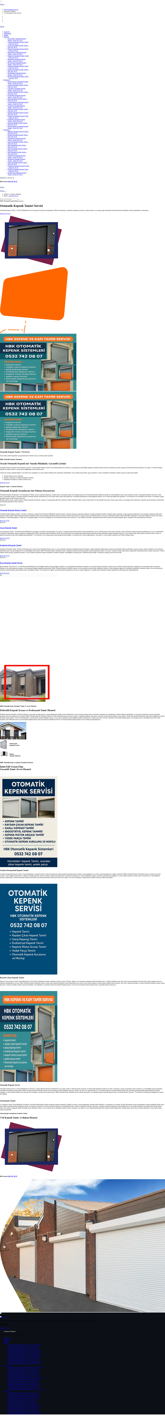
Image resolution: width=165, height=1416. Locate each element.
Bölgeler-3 (7, 130)
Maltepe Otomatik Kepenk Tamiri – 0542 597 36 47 (23, 1393)
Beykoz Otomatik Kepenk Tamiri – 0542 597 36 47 (23, 1360)
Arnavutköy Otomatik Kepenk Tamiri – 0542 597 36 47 (17, 39)
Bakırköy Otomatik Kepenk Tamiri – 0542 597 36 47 (18, 56)
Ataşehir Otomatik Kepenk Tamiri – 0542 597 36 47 (18, 43)
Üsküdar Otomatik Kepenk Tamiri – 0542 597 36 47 (18, 170)
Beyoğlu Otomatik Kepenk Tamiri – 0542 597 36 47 (18, 77)
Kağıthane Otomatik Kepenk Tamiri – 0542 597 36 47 (16, 120)
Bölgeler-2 (7, 80)
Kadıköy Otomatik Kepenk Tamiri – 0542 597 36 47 (18, 117)
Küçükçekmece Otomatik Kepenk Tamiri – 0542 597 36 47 (18, 127)
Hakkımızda (7, 33)
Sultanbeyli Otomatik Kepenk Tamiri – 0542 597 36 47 (17, 156)
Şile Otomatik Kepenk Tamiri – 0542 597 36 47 (17, 146)
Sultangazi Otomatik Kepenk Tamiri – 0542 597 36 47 (16, 160)
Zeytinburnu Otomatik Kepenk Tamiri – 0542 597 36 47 (17, 173)
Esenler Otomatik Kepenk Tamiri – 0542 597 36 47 (23, 1372)
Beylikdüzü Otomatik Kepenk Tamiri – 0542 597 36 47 (17, 74)
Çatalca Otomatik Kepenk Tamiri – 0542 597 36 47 (23, 1369)
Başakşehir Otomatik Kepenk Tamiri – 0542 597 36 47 (16, 60)
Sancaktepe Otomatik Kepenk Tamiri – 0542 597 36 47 (17, 139)
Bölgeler (6, 37)
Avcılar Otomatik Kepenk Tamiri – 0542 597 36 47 (23, 1348)
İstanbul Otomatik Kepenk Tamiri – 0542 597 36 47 (23, 1382)
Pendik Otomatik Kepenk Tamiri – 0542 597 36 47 (23, 1394)
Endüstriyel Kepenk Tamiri (10, 545)
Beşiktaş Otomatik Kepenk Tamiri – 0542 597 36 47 (18, 67)
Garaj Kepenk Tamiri (8, 528)
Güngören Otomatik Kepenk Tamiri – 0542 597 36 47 (16, 106)
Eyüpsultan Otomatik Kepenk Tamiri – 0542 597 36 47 (17, 96)
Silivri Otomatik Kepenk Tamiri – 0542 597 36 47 (23, 1401)
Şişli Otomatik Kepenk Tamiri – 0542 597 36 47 (22, 1403)
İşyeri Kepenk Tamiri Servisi (11, 563)
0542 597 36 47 (12, 181)
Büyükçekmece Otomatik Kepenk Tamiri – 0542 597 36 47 (18, 82)
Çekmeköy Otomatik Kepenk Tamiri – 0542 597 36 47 (16, 89)
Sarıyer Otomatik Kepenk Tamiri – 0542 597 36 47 (23, 1398)
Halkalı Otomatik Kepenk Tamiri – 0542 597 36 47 (23, 1381)
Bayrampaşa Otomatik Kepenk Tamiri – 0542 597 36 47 (17, 63)
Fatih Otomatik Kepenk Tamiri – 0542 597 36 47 (22, 1376)
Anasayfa (7, 32)
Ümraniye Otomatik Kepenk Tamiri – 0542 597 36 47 (24, 1410)
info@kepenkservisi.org (11, 9)
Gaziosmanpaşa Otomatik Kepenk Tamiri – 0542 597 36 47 (18, 103)
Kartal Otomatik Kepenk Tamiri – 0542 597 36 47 (23, 1388)
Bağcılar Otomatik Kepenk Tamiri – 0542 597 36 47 (18, 50)
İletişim (6, 35)
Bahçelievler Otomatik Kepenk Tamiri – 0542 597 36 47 (17, 53)
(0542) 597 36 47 (5, 213)
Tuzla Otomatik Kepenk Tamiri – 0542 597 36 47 (23, 1408)
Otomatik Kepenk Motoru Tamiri (13, 510)
